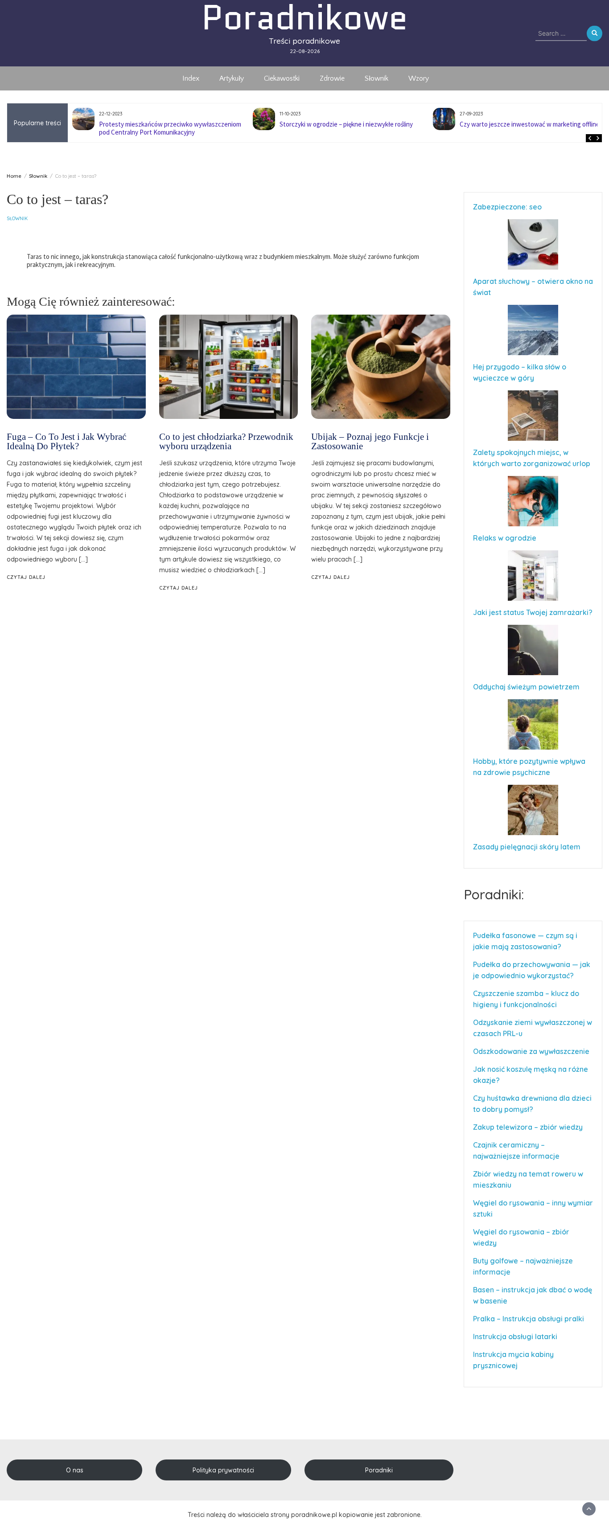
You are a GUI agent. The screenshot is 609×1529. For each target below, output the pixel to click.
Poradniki (379, 1470)
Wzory (418, 78)
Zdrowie (332, 78)
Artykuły (231, 78)
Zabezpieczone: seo (507, 206)
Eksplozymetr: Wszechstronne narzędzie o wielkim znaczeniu (529, 128)
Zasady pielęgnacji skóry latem (526, 846)
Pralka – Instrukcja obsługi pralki (528, 1318)
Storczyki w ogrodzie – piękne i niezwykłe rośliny (166, 124)
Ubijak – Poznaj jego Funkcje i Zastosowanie (370, 441)
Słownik (376, 78)
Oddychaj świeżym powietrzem (526, 686)
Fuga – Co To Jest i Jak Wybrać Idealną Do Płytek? (66, 441)
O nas (74, 1470)
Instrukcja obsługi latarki (515, 1336)
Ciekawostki (282, 78)
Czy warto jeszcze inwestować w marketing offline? (351, 124)
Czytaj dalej (26, 577)
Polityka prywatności (223, 1470)
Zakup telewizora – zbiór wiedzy (528, 1127)
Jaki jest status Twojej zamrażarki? (533, 612)
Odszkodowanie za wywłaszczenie (532, 1051)
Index (190, 78)
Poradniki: (494, 894)
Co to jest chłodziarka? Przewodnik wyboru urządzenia (226, 441)
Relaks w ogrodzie (504, 537)
